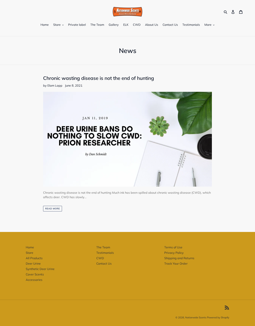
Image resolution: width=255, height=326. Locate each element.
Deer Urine (33, 263)
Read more (52, 208)
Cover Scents (35, 274)
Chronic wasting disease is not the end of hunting (98, 78)
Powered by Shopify (218, 317)
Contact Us (104, 263)
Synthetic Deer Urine (40, 269)
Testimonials (105, 253)
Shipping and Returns (179, 258)
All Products (34, 258)
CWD (100, 258)
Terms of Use (173, 247)
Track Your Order (176, 263)
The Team (103, 247)
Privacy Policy (174, 253)
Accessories (34, 280)
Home (30, 247)
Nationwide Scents (195, 317)
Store (29, 253)
